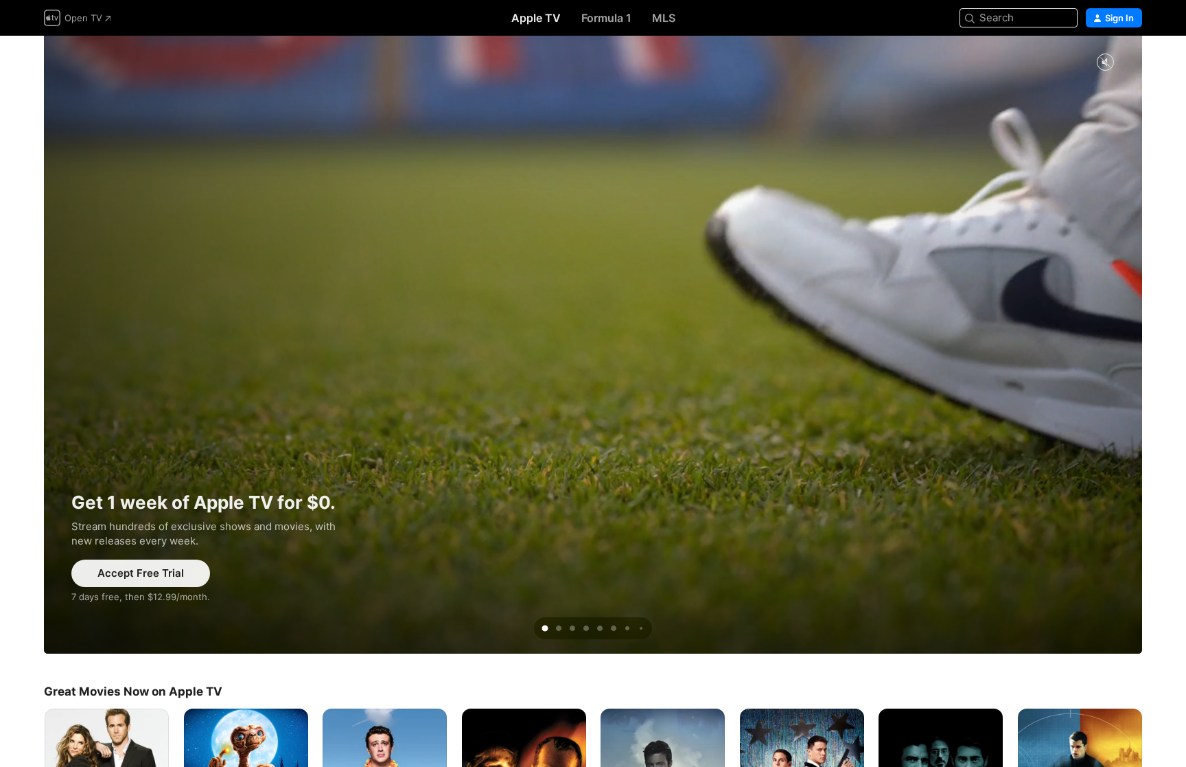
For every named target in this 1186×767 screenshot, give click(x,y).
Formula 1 (606, 18)
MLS (663, 18)
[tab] (545, 628)
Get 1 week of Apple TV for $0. (593, 345)
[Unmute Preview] (1105, 62)
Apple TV (536, 18)
